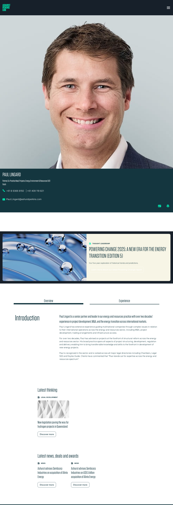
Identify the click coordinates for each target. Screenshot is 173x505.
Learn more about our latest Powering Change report (116, 269)
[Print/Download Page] (168, 206)
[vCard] (159, 207)
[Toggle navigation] (168, 7)
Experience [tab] (124, 301)
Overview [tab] (48, 301)
